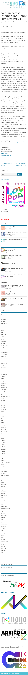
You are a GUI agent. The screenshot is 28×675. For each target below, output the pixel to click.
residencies (3, 502)
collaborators (4, 356)
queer (2, 497)
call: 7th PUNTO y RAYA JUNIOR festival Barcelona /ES (16, 249)
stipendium (3, 522)
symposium (3, 526)
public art (3, 493)
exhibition (3, 400)
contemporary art (5, 371)
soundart (3, 521)
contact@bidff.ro (5, 153)
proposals (3, 491)
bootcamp (3, 341)
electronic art (4, 394)
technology (3, 528)
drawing (3, 391)
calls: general (17, 21)
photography (4, 480)
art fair (2, 327)
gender (2, 416)
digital (2, 382)
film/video (3, 23)
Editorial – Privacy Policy (6, 567)
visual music (4, 548)
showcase (3, 513)
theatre (2, 530)
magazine (3, 442)
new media (3, 468)
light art (2, 438)
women (2, 554)
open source (4, 471)
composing (3, 361)
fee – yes (3, 407)
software (3, 517)
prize (2, 488)
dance (22, 21)
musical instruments (5, 462)
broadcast (3, 343)
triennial (3, 534)
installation (3, 425)
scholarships (4, 506)
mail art (2, 444)
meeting (3, 453)
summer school (4, 524)
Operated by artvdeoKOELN (8, 592)
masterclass (3, 449)
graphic (2, 422)
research (3, 501)
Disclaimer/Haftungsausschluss (8, 575)
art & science (4, 323)
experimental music (5, 402)
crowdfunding (4, 374)
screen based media (5, 508)
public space (4, 495)
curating (3, 376)
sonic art (3, 519)
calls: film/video (4, 345)
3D (1, 314)
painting (3, 473)
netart (2, 464)
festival (25, 21)
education (3, 392)
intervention (3, 435)
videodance (3, 539)
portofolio (3, 484)
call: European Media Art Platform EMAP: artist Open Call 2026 (14, 286)
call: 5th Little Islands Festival (13, 239)
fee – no (3, 405)
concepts (3, 365)
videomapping (4, 541)
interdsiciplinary (4, 431)
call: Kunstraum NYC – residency (14, 304)
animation (3, 317)
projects (3, 490)
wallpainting (3, 550)
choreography (4, 354)
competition (3, 360)
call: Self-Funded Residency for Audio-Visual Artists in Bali (15, 292)
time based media (5, 532)
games (2, 414)
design (2, 380)
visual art (3, 546)
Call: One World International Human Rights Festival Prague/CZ (15, 262)
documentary (4, 389)
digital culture (4, 383)
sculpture (3, 512)
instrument (3, 427)
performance (4, 479)
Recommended (5, 179)
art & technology (5, 325)
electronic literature (5, 396)
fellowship (3, 409)
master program (5, 447)
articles (2, 328)
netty (3, 21)
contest (2, 372)
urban (2, 535)
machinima (3, 440)
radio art (3, 499)
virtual (2, 543)
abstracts (3, 316)
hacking (2, 424)
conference (3, 367)
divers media (4, 387)
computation (4, 363)
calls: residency (4, 352)
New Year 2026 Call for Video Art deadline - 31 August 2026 (6, 211)
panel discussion (5, 475)
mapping (3, 446)
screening (3, 510)
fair (1, 404)
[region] (14, 584)
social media (4, 515)
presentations (4, 486)
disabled (3, 385)
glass (2, 418)
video (2, 537)
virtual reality (4, 544)
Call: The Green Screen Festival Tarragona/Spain (13, 256)
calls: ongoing (4, 350)
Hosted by (3, 613)
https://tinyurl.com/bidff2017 (19, 142)
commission (4, 358)
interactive (3, 429)
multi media (3, 457)
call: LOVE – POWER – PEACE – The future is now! (14, 275)
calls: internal (4, 349)
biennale (3, 338)
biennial (2, 339)
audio (2, 332)
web (2, 552)
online (2, 469)
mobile (2, 455)
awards (2, 336)
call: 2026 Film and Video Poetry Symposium (14, 269)
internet (2, 433)
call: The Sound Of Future (12, 227)
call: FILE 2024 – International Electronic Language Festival (16, 233)
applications (3, 319)
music (2, 460)
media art (3, 451)
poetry (2, 482)
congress (3, 369)
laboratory (3, 436)
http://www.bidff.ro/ (6, 155)
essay (2, 398)
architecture (3, 321)
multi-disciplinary (5, 458)
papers (2, 477)
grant (2, 420)
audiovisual (3, 334)
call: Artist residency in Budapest (14, 298)
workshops (3, 555)
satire (2, 504)
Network (3, 466)
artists (2, 330)
